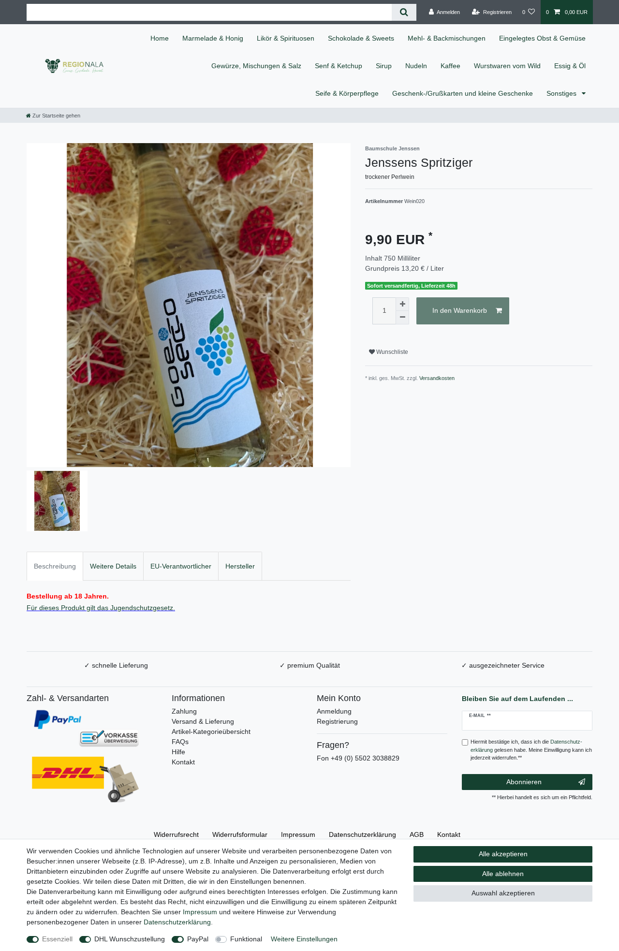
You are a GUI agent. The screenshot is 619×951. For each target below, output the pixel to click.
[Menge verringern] (402, 317)
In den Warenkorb (459, 310)
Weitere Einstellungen (304, 939)
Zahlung (184, 711)
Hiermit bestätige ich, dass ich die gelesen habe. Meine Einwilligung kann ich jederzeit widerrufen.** (531, 750)
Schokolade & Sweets (361, 38)
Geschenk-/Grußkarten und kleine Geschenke (462, 93)
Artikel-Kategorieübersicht (211, 731)
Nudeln (416, 66)
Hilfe (178, 752)
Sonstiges (562, 93)
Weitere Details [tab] (113, 566)
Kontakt (183, 762)
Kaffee (450, 66)
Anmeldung (334, 711)
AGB (417, 834)
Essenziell (57, 939)
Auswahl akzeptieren (503, 893)
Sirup (384, 66)
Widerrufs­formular (239, 834)
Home (159, 38)
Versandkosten (437, 378)
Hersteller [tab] (240, 566)
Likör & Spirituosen (285, 38)
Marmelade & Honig (212, 38)
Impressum (298, 834)
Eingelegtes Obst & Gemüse (542, 38)
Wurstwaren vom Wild (507, 66)
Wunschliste (391, 352)
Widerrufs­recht (176, 834)
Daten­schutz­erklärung (362, 834)
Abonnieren (524, 782)
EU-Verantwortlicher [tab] (180, 566)
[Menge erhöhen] (402, 304)
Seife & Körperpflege (347, 93)
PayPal (197, 939)
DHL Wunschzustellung (129, 939)
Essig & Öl (570, 66)
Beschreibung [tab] (55, 566)
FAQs (180, 742)
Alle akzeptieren (503, 854)
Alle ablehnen (503, 874)
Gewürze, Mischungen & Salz (256, 66)
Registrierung (337, 721)
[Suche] (404, 12)
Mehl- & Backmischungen (447, 38)
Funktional (246, 939)
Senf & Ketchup (338, 66)
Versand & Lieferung (203, 721)
